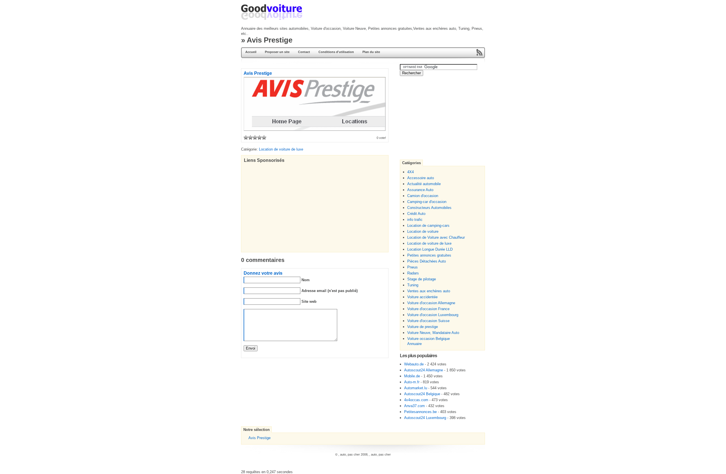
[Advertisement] (353, 33)
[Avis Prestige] (315, 130)
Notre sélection (256, 430)
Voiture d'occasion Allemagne (431, 303)
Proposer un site (277, 52)
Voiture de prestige (422, 327)
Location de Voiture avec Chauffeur (436, 237)
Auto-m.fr (411, 382)
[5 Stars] (264, 137)
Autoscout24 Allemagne (423, 370)
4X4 (410, 172)
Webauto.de (414, 364)
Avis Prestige (259, 438)
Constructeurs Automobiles (429, 208)
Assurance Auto (420, 190)
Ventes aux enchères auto (428, 291)
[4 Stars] (259, 137)
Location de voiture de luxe (429, 243)
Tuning (412, 285)
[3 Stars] (255, 137)
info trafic (415, 219)
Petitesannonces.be (420, 412)
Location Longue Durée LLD (430, 249)
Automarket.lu (415, 388)
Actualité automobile (424, 184)
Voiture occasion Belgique (428, 339)
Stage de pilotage (421, 279)
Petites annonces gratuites (429, 255)
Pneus (412, 267)
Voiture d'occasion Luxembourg (432, 315)
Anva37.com (414, 406)
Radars (413, 273)
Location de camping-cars (428, 225)
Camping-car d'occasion (426, 202)
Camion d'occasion (422, 196)
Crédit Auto (416, 213)
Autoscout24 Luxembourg (425, 418)
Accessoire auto (420, 178)
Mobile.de (412, 376)
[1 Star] (246, 137)
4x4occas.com (416, 400)
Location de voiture (422, 231)
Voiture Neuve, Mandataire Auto (433, 333)
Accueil (250, 52)
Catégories (411, 163)
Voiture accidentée (422, 297)
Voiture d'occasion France (428, 309)
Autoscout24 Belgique (422, 394)
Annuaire (414, 344)
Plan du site (371, 52)
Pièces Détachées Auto (426, 261)
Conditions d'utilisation (336, 52)
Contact (304, 52)
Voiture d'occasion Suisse (428, 321)
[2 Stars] (250, 137)
